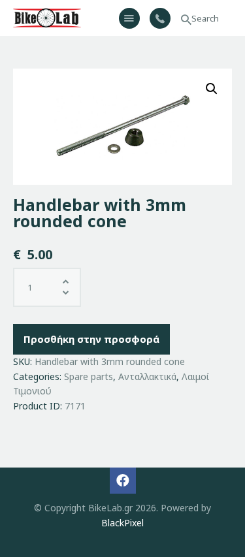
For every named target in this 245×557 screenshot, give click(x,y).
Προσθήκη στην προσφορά (91, 338)
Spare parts (88, 376)
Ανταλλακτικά (147, 376)
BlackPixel (122, 523)
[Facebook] (123, 481)
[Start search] (186, 19)
